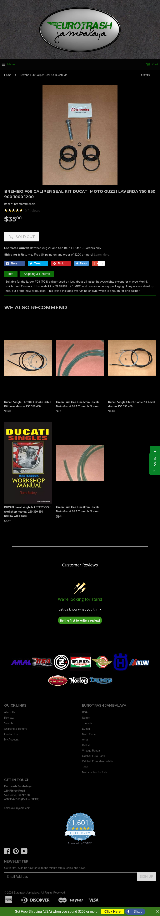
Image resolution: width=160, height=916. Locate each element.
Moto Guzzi (89, 734)
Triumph (87, 723)
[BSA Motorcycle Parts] (42, 670)
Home (7, 75)
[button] (155, 458)
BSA (85, 712)
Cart (154, 64)
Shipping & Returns (37, 274)
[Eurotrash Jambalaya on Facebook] (7, 852)
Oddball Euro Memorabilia (97, 761)
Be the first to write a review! (80, 620)
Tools (85, 767)
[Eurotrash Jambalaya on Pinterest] (16, 852)
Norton (86, 717)
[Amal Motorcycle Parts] (21, 670)
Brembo (145, 74)
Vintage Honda (91, 750)
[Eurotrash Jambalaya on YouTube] (24, 852)
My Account (11, 739)
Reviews (9, 717)
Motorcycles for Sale (94, 772)
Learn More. (102, 254)
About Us (9, 712)
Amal (85, 739)
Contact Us (11, 734)
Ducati (86, 728)
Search (8, 723)
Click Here (112, 911)
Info (10, 274)
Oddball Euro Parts (93, 756)
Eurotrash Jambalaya (26, 892)
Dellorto (86, 745)
